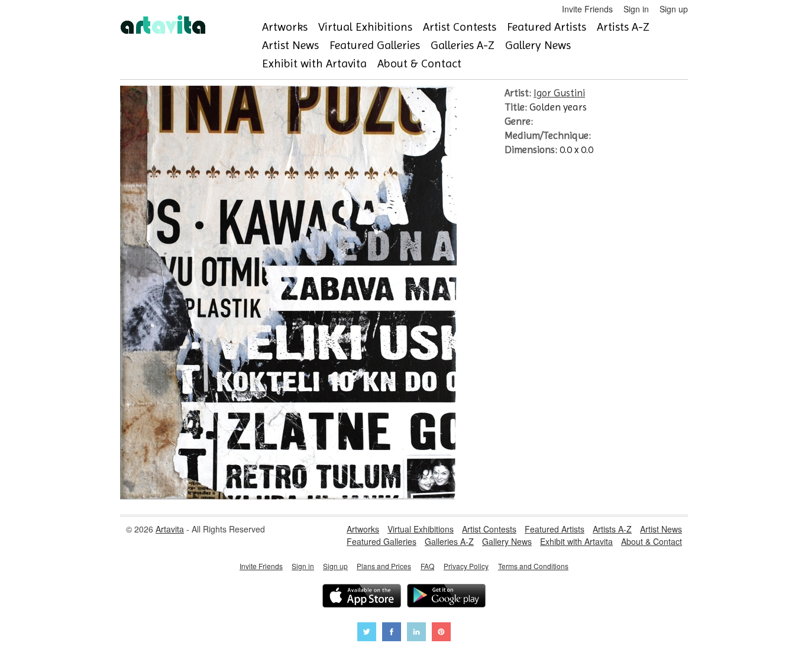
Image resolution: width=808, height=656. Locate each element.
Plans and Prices (384, 566)
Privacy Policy (466, 566)
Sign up (674, 9)
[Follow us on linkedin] (416, 633)
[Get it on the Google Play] (446, 597)
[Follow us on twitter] (366, 633)
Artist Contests (459, 27)
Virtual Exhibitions (365, 27)
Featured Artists (546, 27)
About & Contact (419, 63)
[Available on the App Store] (361, 597)
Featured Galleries (374, 45)
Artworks (285, 27)
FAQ (427, 566)
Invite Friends (587, 9)
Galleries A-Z (463, 45)
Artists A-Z (623, 27)
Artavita (170, 529)
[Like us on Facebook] (391, 633)
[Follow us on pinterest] (441, 633)
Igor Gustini (559, 93)
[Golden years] (288, 496)
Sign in (636, 9)
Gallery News (538, 45)
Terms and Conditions (533, 566)
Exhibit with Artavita (314, 63)
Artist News (290, 45)
